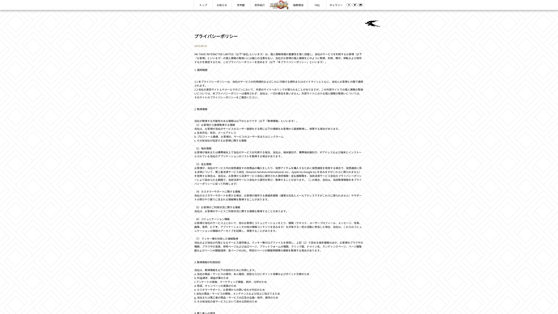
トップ (203, 5)
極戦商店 (298, 5)
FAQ (317, 5)
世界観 (241, 5)
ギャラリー (336, 5)
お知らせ (222, 5)
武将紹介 (259, 5)
